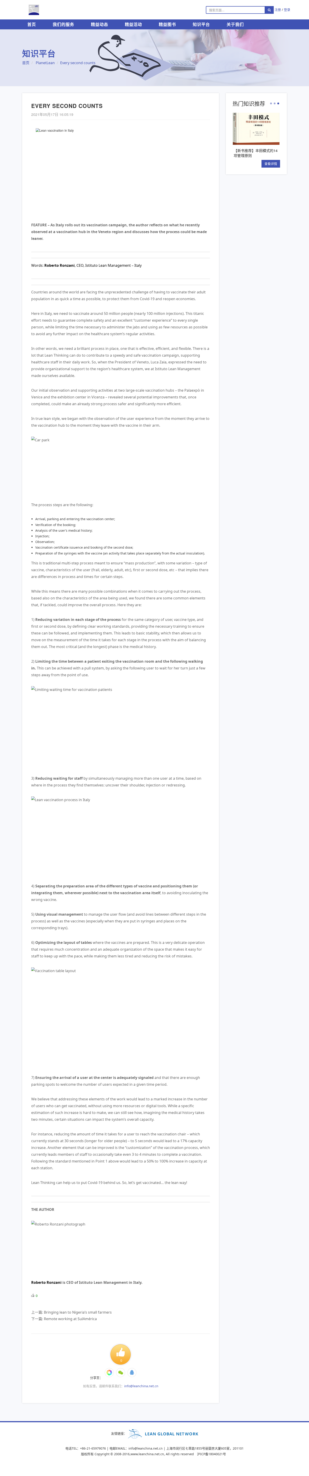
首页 (31, 24)
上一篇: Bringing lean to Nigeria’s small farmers (71, 1312)
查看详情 (279, 163)
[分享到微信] (109, 1372)
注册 (278, 9)
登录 (287, 9)
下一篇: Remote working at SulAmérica (64, 1318)
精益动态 (99, 24)
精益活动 (133, 24)
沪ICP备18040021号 (211, 1454)
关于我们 (235, 24)
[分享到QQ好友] (131, 1372)
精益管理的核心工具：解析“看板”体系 (264, 153)
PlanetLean (45, 62)
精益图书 (167, 24)
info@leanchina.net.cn (141, 1386)
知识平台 (201, 24)
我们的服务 (63, 24)
